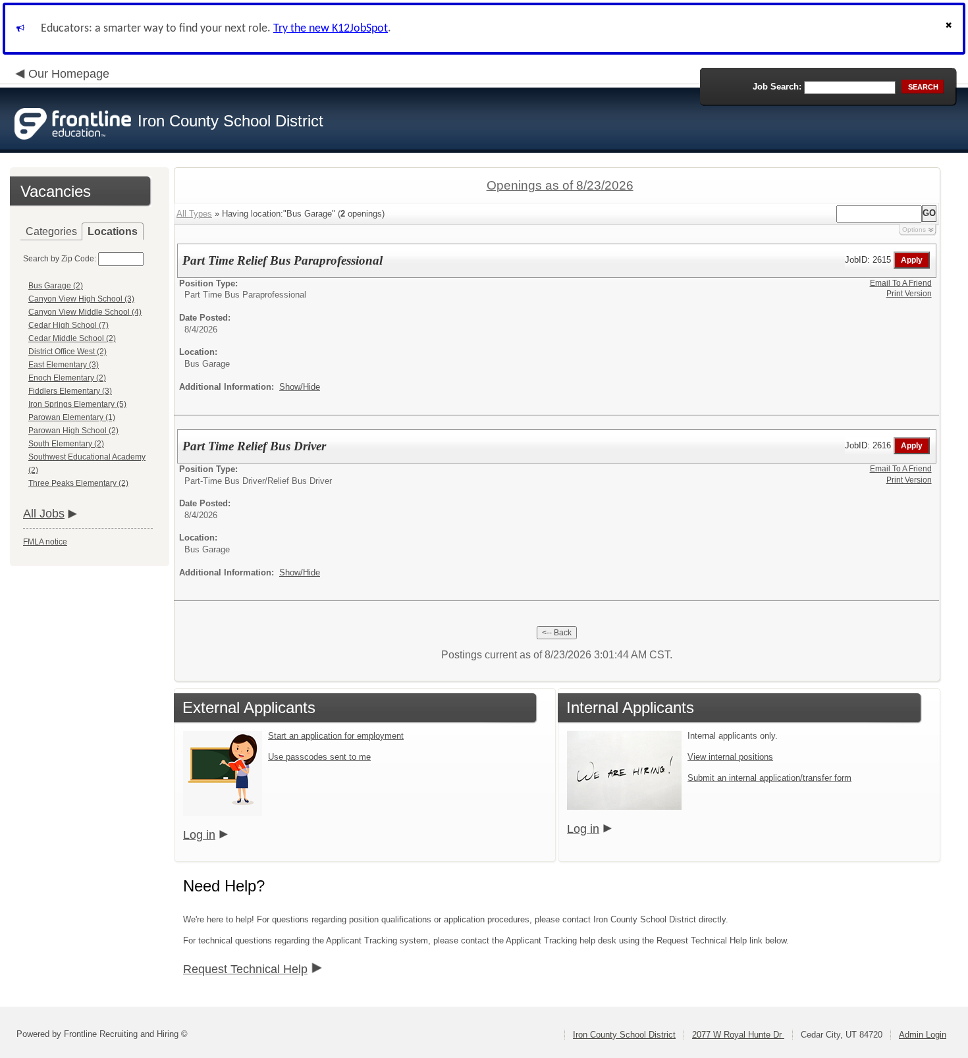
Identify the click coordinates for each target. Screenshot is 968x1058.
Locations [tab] (113, 231)
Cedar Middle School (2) (72, 338)
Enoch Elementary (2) (67, 378)
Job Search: (777, 87)
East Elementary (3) (63, 364)
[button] (950, 28)
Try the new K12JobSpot (330, 28)
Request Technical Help (245, 969)
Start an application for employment (336, 736)
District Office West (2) (67, 351)
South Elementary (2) (66, 443)
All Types (194, 214)
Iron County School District (624, 1035)
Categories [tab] (51, 231)
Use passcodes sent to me (319, 757)
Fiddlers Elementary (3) (70, 391)
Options (914, 229)
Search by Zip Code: (59, 258)
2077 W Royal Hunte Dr (738, 1035)
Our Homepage (68, 73)
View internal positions (730, 757)
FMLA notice (45, 541)
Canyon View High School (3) (81, 299)
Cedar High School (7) (68, 325)
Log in (199, 835)
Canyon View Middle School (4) (85, 312)
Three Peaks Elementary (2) (78, 483)
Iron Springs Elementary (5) (77, 404)
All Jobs (44, 513)
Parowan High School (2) (73, 430)
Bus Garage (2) (55, 285)
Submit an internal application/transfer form (769, 778)
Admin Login (922, 1035)
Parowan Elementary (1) (71, 417)
